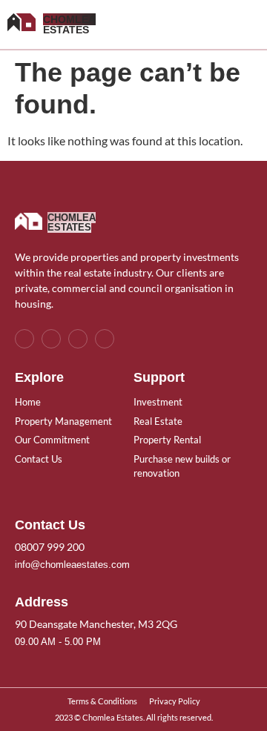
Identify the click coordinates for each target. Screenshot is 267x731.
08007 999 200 (50, 546)
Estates (69, 24)
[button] (249, 24)
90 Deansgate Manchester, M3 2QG (96, 624)
